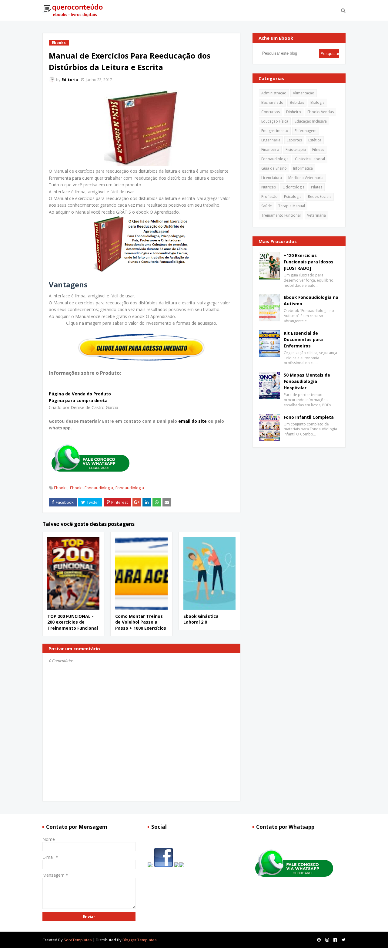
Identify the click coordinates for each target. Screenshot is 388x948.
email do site (193, 421)
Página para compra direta (78, 400)
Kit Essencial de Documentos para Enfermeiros (303, 339)
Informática (303, 168)
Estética (314, 140)
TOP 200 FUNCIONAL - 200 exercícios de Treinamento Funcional (72, 622)
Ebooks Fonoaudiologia (91, 487)
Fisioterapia (296, 149)
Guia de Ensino (274, 168)
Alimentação (303, 93)
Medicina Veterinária (305, 177)
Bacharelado (272, 102)
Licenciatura (271, 177)
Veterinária (316, 215)
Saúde (266, 205)
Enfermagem (305, 130)
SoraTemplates (78, 940)
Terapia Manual (291, 205)
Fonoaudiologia (129, 487)
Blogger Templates (139, 940)
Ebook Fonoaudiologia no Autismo (311, 300)
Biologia (317, 102)
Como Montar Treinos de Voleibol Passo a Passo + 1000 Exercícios (140, 622)
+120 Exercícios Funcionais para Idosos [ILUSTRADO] (308, 261)
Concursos (270, 111)
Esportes (294, 140)
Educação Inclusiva (311, 121)
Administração (273, 93)
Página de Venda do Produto (80, 394)
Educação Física (274, 121)
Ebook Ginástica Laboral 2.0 (201, 619)
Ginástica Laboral (310, 158)
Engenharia (270, 140)
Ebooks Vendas (320, 111)
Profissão (269, 196)
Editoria (70, 79)
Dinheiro (293, 111)
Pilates (316, 187)
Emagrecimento (274, 130)
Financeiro (270, 149)
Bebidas (297, 102)
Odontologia (294, 187)
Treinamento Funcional (281, 215)
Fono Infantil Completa (309, 417)
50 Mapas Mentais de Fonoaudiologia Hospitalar (307, 381)
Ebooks (61, 487)
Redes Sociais (319, 196)
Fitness (318, 149)
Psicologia (293, 196)
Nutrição (268, 187)
